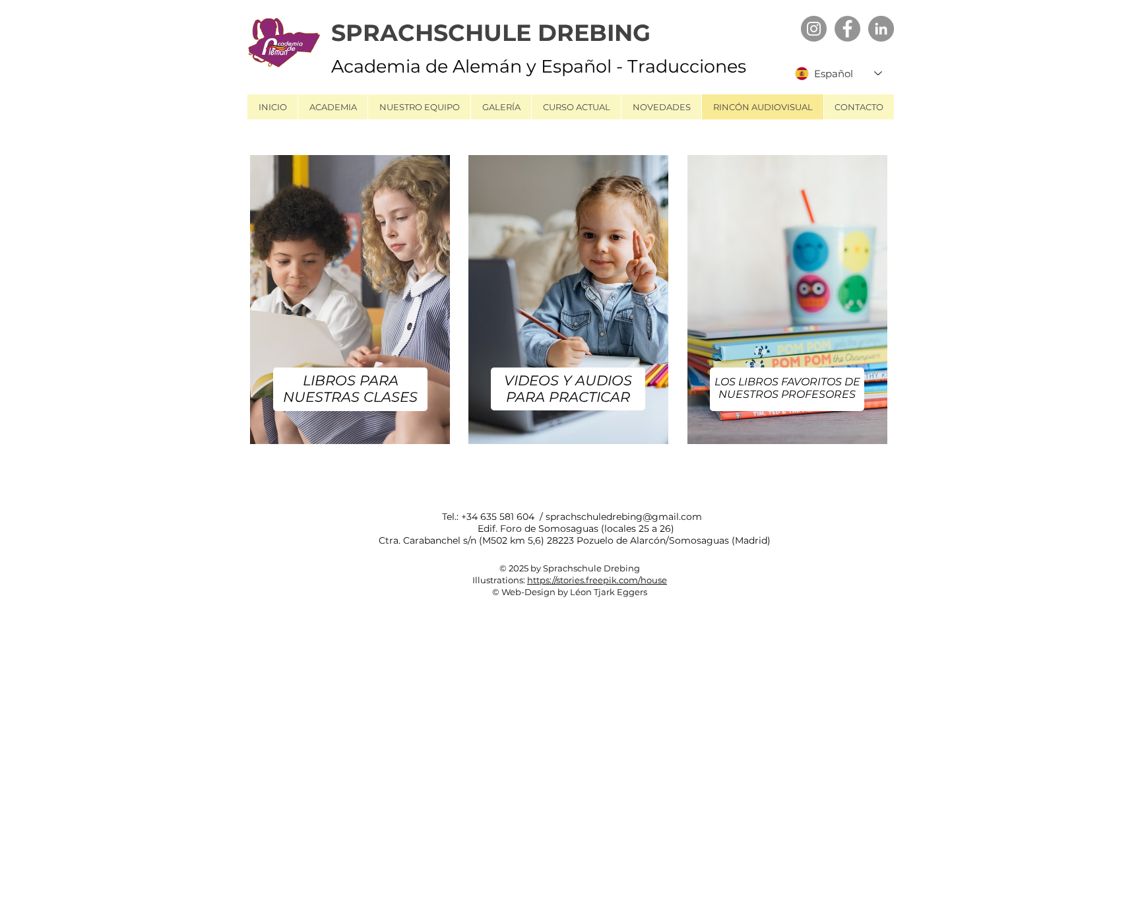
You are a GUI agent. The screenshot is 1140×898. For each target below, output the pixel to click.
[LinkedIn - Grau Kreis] (881, 29)
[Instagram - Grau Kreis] (814, 29)
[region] (352, 305)
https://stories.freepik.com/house (597, 580)
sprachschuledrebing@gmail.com (624, 517)
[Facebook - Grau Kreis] (847, 29)
